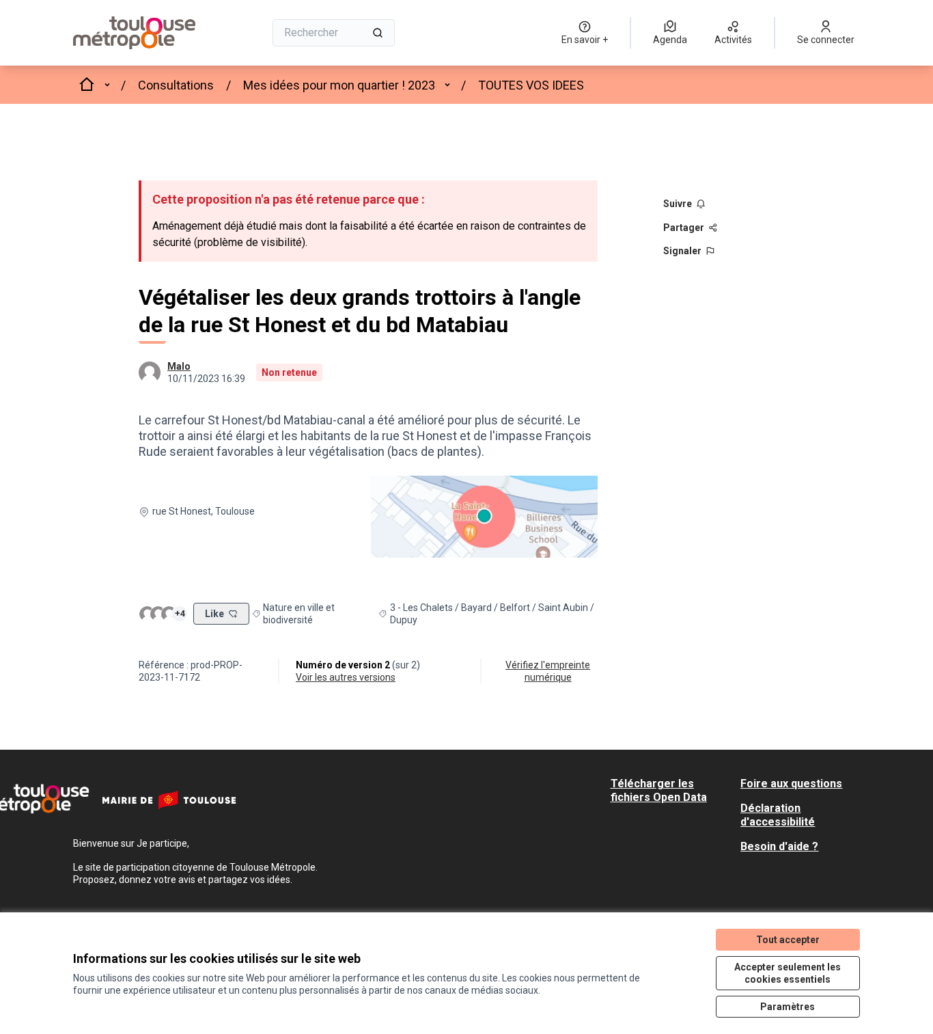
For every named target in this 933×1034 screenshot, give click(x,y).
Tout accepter (788, 939)
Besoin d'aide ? (779, 846)
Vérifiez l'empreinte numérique (547, 671)
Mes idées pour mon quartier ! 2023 (339, 85)
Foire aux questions (791, 783)
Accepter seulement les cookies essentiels (787, 973)
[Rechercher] (378, 33)
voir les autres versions (345, 677)
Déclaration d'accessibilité (777, 815)
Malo (179, 366)
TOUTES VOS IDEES (531, 85)
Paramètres (787, 1006)
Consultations (176, 85)
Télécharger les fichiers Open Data (659, 790)
